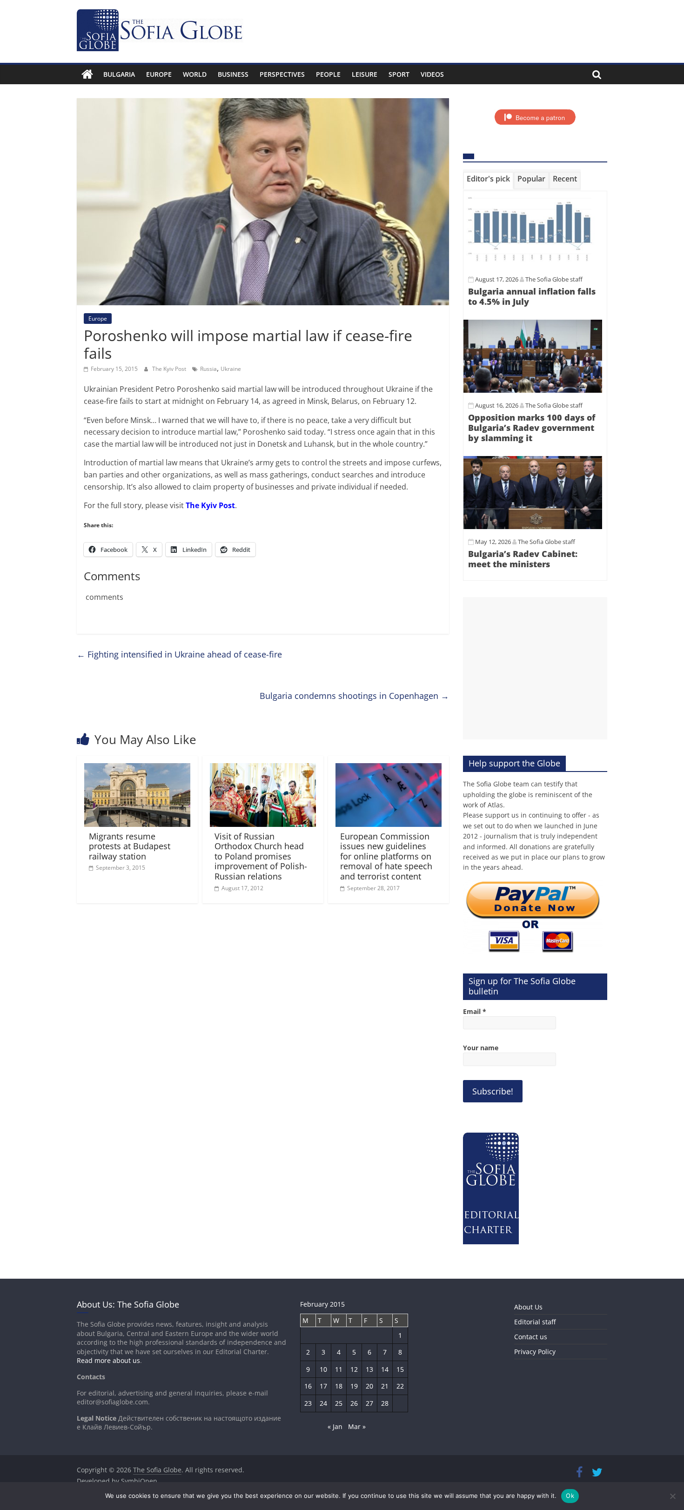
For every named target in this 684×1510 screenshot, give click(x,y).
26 (354, 1403)
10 (323, 1369)
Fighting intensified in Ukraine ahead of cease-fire (179, 654)
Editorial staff (535, 1321)
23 (308, 1403)
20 (369, 1386)
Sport (399, 74)
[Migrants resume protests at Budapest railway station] (137, 769)
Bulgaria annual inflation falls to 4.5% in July (532, 296)
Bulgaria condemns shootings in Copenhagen (354, 695)
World (195, 74)
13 (369, 1369)
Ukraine (231, 369)
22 (400, 1386)
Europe (159, 74)
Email (474, 1011)
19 (354, 1386)
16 (308, 1386)
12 (354, 1369)
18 (338, 1386)
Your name (480, 1047)
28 (385, 1403)
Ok (570, 1495)
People (328, 74)
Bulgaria (119, 74)
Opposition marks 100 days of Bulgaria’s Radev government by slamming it (531, 427)
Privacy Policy (535, 1351)
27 (369, 1403)
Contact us (530, 1336)
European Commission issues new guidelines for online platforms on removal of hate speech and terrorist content (386, 856)
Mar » (357, 1426)
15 (400, 1369)
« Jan (335, 1426)
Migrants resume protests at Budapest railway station (129, 846)
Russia (208, 369)
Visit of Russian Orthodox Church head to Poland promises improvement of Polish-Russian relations (261, 856)
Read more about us (108, 1360)
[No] (672, 1496)
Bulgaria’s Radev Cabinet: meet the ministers (522, 559)
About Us (528, 1306)
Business (233, 74)
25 (338, 1403)
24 (323, 1403)
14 (385, 1369)
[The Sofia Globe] (87, 74)
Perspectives (282, 74)
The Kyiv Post (170, 369)
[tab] (488, 180)
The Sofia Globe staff (554, 279)
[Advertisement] (535, 668)
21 (385, 1386)
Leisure (364, 74)
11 (338, 1369)
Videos (432, 74)
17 (323, 1386)
